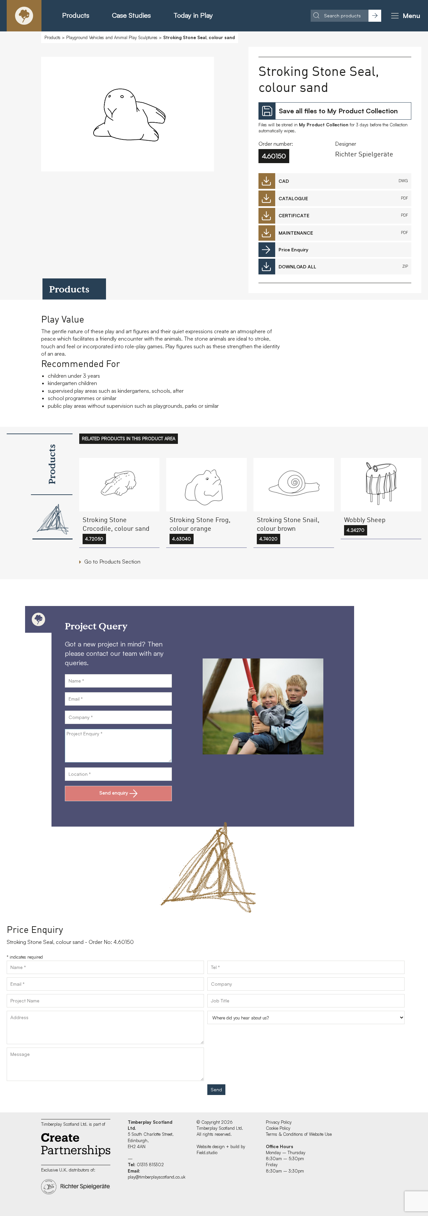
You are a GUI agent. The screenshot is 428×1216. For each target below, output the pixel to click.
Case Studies (131, 15)
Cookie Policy (278, 1128)
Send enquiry (113, 793)
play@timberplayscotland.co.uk (156, 1177)
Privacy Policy (279, 1122)
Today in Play (193, 15)
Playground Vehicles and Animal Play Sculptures (111, 37)
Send (216, 1089)
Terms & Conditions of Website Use (299, 1134)
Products (75, 15)
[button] (404, 16)
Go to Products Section (112, 561)
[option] (127, 116)
